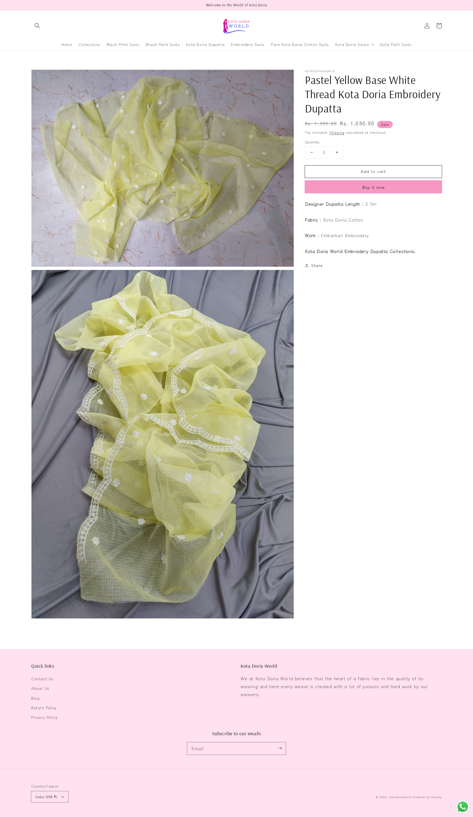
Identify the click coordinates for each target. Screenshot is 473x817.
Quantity (312, 141)
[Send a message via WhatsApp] (462, 806)
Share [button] (317, 265)
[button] (37, 26)
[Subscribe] (280, 748)
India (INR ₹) (46, 796)
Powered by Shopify (427, 797)
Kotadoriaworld (400, 797)
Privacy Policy (44, 717)
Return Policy (44, 707)
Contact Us (42, 678)
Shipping (336, 132)
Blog (35, 698)
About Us (40, 688)
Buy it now (373, 187)
